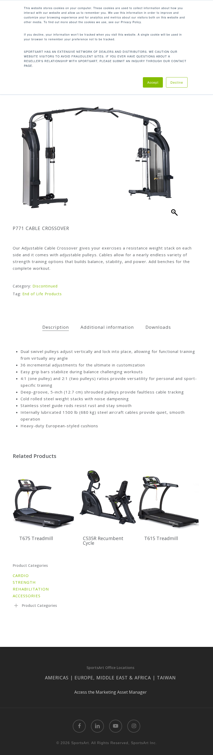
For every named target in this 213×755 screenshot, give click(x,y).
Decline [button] (176, 82)
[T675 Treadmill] (43, 496)
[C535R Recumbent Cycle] (107, 496)
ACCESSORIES (27, 595)
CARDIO (21, 575)
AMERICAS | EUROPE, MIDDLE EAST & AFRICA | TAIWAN (110, 677)
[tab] (55, 327)
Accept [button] (152, 82)
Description (55, 327)
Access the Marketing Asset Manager (110, 692)
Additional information (107, 327)
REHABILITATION (31, 589)
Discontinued (45, 286)
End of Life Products (42, 293)
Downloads (158, 327)
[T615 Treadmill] (168, 496)
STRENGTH (24, 582)
